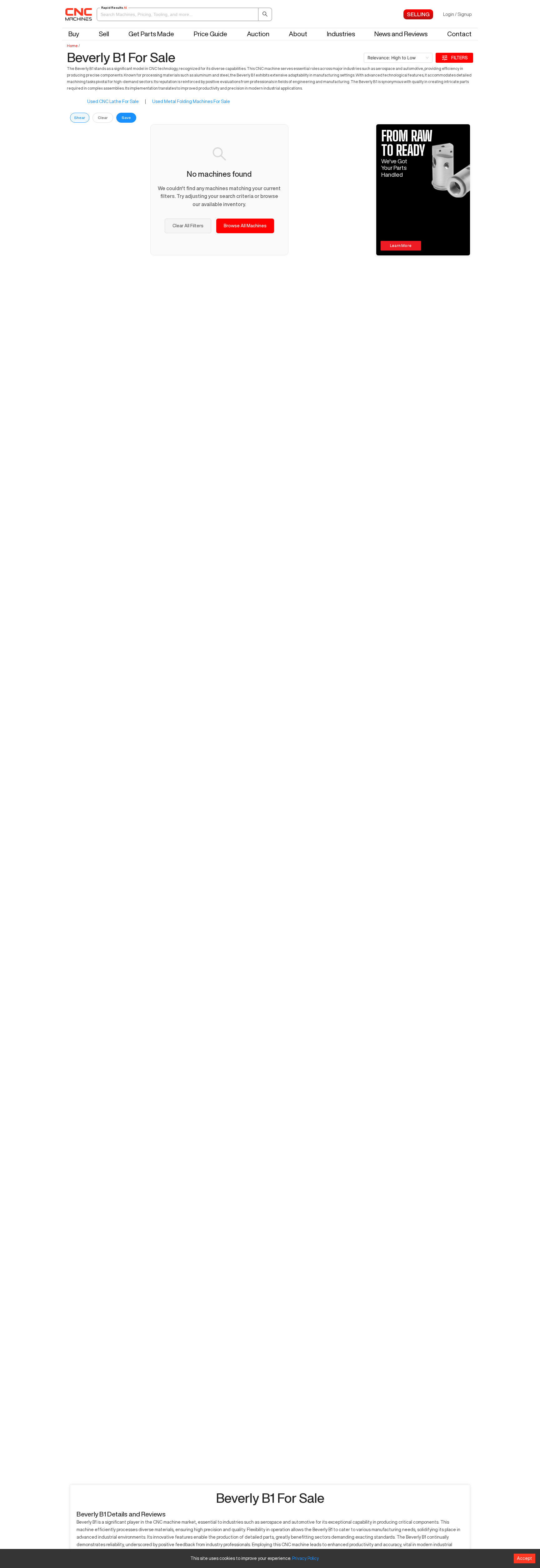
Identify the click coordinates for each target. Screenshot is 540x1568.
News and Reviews (401, 34)
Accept (524, 1558)
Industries (341, 34)
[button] (184, 14)
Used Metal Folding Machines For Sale (191, 101)
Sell (104, 34)
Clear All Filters (187, 226)
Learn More (401, 246)
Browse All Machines (245, 226)
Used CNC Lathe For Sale (113, 101)
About (298, 34)
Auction (258, 34)
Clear (103, 118)
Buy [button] (73, 34)
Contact (459, 34)
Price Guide (210, 34)
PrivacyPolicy (305, 1558)
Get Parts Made (151, 34)
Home (72, 46)
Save (126, 118)
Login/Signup (457, 14)
